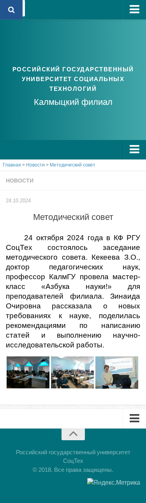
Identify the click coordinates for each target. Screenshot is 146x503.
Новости (19, 180)
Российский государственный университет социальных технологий (73, 79)
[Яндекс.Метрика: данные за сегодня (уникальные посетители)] (113, 482)
